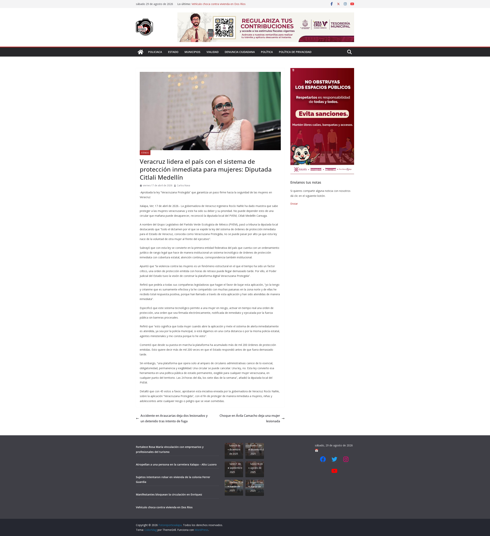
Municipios (192, 52)
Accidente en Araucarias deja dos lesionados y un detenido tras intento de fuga (174, 418)
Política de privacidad (295, 52)
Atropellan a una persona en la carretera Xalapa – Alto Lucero (176, 464)
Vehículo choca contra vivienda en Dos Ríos (164, 507)
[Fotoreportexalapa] (140, 52)
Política (267, 52)
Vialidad (213, 52)
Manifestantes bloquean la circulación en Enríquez (222, 4)
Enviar (294, 203)
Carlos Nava (183, 185)
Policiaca (155, 52)
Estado (173, 52)
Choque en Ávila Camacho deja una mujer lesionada (250, 418)
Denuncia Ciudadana (240, 52)
